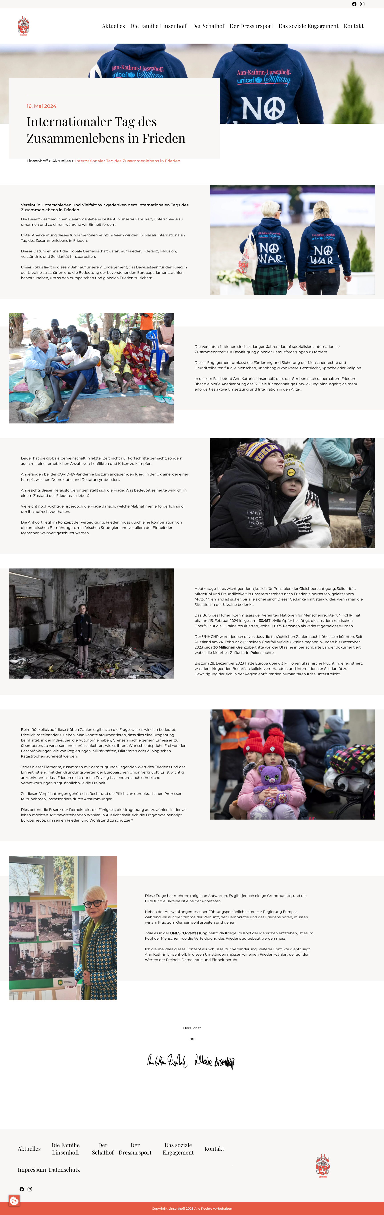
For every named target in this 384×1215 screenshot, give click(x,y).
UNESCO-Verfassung (189, 933)
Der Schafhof (208, 26)
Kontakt (354, 26)
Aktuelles (113, 26)
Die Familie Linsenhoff (158, 26)
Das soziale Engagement (308, 26)
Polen (255, 653)
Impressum (32, 1169)
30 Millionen (224, 647)
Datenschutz (64, 1169)
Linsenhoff (37, 161)
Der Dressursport (251, 26)
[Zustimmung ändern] (14, 1200)
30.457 (265, 621)
